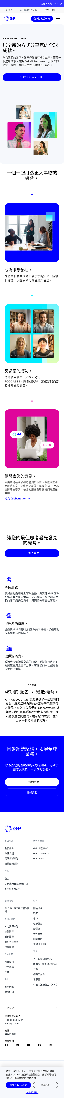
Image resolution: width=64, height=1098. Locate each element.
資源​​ (35, 969)
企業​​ (7, 972)
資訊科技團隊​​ (12, 941)
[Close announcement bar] (61, 3)
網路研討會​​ (39, 974)
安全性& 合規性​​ (13, 888)
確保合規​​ (9, 853)
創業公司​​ (9, 961)
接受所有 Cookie (18, 1084)
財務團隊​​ (9, 936)
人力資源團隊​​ (12, 926)
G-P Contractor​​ (41, 853)
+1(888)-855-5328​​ (14, 1020)
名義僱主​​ (9, 848)
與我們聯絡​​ (10, 1034)
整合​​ (7, 878)
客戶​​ (35, 918)
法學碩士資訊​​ (40, 944)
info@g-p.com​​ (12, 1023)
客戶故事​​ (9, 987)
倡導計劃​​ (9, 992)
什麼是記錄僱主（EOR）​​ (46, 984)
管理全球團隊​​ (12, 858)
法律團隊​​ (9, 931)
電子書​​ (36, 979)
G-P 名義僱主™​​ (41, 848)
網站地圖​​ (38, 939)
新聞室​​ (36, 928)
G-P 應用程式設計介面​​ (16, 883)
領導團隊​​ (9, 946)
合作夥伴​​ (38, 933)
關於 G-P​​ (38, 908)
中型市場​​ (9, 967)
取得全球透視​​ (12, 863)
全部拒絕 (45, 1084)
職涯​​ (35, 913)
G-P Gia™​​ (38, 858)
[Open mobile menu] (58, 19)
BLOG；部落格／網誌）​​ (45, 964)
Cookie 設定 (32, 1092)
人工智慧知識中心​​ (42, 959)
